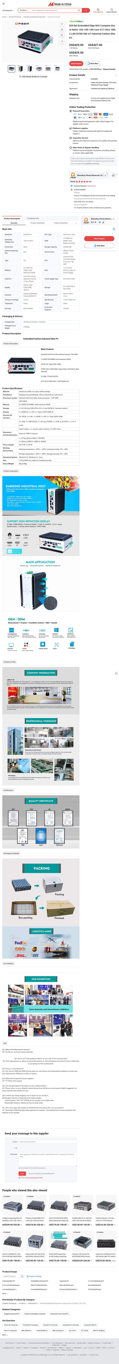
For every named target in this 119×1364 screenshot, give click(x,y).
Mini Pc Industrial (10, 1330)
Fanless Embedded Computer (34, 1314)
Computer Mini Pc (90, 1325)
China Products (21, 1343)
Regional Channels (94, 1343)
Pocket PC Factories (50, 1325)
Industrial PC (64, 1281)
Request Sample (109, 69)
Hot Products (9, 1343)
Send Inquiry (76, 63)
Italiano (61, 1348)
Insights (64, 1345)
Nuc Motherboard (94, 1285)
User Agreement (73, 1355)
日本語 (98, 1348)
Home (4, 17)
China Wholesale (57, 1343)
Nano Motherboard (66, 1285)
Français (42, 1348)
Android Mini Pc (42, 1330)
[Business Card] (114, 228)
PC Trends (84, 1330)
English (18, 1348)
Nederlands (77, 1348)
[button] (72, 223)
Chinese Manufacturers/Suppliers (38, 1343)
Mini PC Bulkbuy (99, 1330)
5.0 (92, 222)
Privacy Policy (94, 1355)
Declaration (83, 1355)
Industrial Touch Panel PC (59, 1314)
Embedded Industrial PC (39, 1281)
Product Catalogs (35, 1276)
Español (25, 1348)
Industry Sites (81, 1343)
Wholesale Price (70, 1343)
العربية (85, 1348)
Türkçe (48, 1350)
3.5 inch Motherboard (96, 1281)
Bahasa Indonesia (67, 1350)
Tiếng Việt (56, 1350)
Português (34, 1348)
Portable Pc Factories (30, 1325)
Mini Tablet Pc (26, 1330)
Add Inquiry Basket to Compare (34, 76)
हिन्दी (104, 1348)
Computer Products (15, 17)
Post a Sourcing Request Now (31, 1178)
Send (22, 1173)
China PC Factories (11, 1325)
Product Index (106, 1343)
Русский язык (52, 1348)
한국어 (92, 1348)
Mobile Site (55, 1345)
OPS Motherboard (94, 1289)
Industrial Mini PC (8, 1281)
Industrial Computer (54, 17)
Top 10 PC (72, 1330)
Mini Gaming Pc (58, 1330)
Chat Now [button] (94, 63)
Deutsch (68, 1348)
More (4, 1335)
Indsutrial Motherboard (68, 1289)
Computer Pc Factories (71, 1325)
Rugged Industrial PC (11, 1314)
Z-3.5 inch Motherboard (10, 1285)
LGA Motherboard (8, 1289)
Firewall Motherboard (38, 1289)
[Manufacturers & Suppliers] (59, 4)
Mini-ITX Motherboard (39, 1285)
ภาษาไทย (111, 1348)
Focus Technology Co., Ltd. (44, 1355)
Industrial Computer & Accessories (34, 17)
